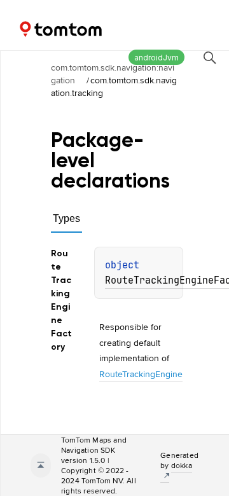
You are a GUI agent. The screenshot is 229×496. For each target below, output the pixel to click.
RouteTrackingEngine (141, 374)
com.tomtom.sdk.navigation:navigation (112, 73)
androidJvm (156, 57)
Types (66, 218)
